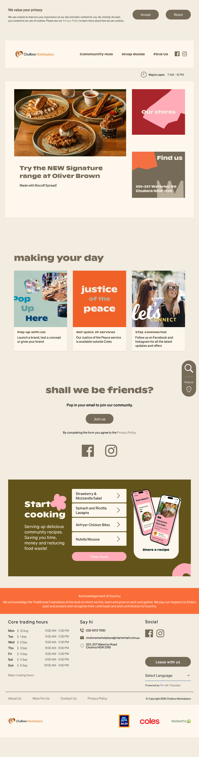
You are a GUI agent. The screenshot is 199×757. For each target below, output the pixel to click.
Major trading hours (21, 675)
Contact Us (69, 698)
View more (99, 556)
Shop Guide (133, 54)
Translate (175, 685)
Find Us (161, 54)
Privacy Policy (71, 20)
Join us (99, 418)
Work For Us (41, 698)
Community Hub (96, 54)
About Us (14, 698)
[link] (34, 53)
